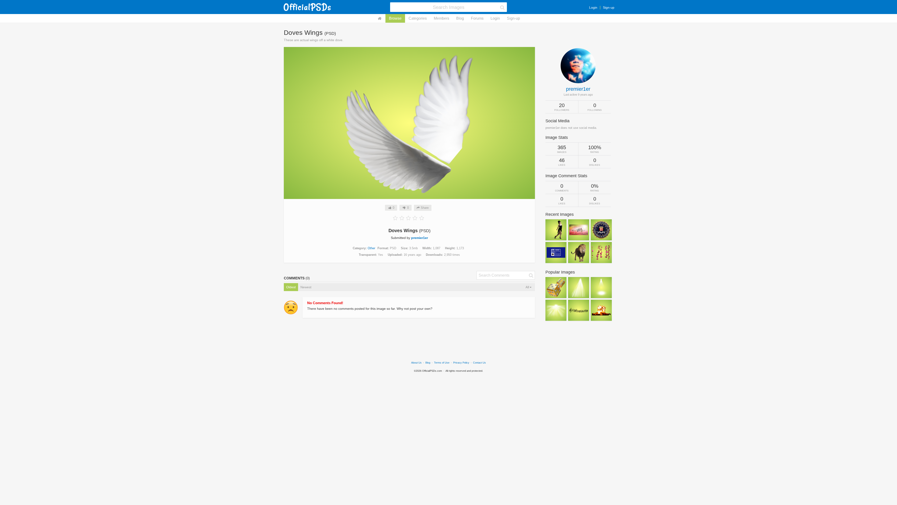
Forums (477, 18)
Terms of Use (441, 362)
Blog (460, 18)
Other (371, 248)
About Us (416, 362)
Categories (418, 18)
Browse (395, 18)
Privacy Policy (461, 362)
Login (593, 7)
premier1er (419, 238)
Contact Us (479, 362)
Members (441, 18)
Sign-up (608, 7)
